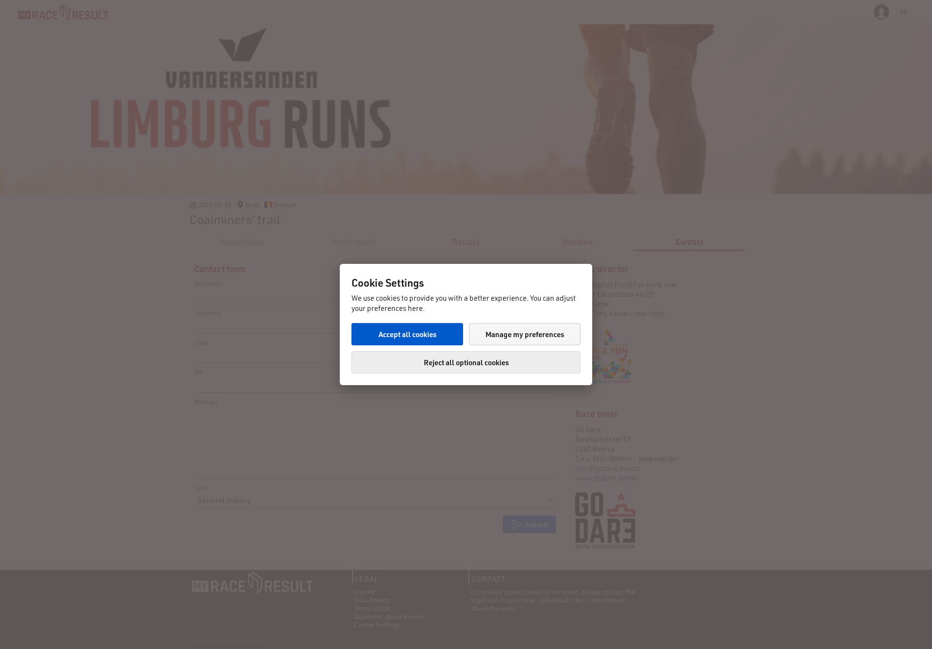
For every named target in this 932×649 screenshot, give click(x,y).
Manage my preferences (524, 334)
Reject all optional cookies (466, 362)
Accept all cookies (407, 334)
